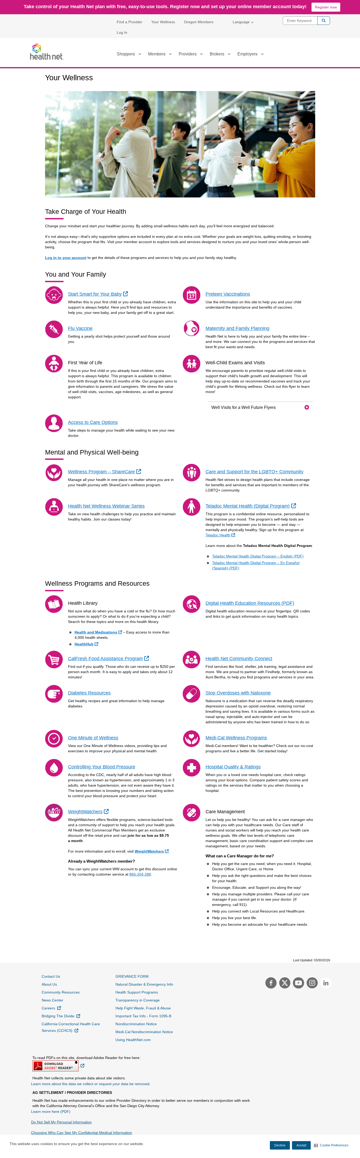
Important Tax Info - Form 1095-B (143, 1016)
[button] (331, 1145)
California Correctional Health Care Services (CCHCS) (71, 1027)
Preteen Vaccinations (228, 294)
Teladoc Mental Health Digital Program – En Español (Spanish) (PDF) (255, 565)
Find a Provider (129, 22)
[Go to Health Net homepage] (47, 52)
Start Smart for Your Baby (98, 294)
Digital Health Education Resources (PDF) (250, 603)
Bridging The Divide (61, 1016)
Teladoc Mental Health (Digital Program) (251, 506)
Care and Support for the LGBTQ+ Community (254, 471)
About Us (49, 984)
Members (157, 54)
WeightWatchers (89, 811)
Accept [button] (301, 1145)
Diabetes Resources (89, 693)
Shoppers (126, 54)
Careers (51, 1008)
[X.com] (284, 983)
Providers (188, 54)
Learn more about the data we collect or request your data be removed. (90, 1084)
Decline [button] (279, 1145)
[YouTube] (297, 983)
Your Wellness (163, 22)
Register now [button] (326, 7)
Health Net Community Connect (239, 658)
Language (241, 22)
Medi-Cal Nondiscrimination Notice (144, 1032)
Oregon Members (198, 22)
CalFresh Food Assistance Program (109, 658)
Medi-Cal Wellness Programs (236, 737)
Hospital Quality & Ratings (233, 766)
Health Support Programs (136, 992)
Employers (247, 54)
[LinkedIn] (325, 983)
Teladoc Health (221, 535)
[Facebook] (270, 983)
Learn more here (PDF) (50, 1111)
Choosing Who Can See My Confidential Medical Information (81, 1133)
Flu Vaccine (80, 328)
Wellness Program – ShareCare (105, 471)
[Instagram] (311, 983)
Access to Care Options (93, 422)
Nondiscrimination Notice (136, 1024)
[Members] (170, 55)
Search (323, 20)
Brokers (217, 54)
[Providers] (201, 55)
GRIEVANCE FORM (132, 976)
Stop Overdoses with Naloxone (238, 693)
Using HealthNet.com (133, 1040)
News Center (52, 1000)
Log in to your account (65, 258)
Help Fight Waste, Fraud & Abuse (143, 1008)
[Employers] (262, 55)
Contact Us (51, 976)
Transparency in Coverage (137, 1000)
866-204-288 (140, 874)
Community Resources (61, 992)
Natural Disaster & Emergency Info (144, 984)
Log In (122, 32)
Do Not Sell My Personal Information (61, 1122)
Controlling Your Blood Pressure (101, 766)
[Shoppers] (140, 55)
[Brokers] (229, 55)
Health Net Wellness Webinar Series (106, 506)
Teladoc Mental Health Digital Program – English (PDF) (258, 556)
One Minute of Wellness (93, 737)
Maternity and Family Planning (237, 328)
